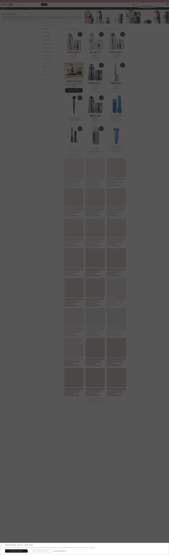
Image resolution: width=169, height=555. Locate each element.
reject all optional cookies (41, 551)
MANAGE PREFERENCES (59, 551)
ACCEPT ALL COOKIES (16, 551)
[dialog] (84, 549)
